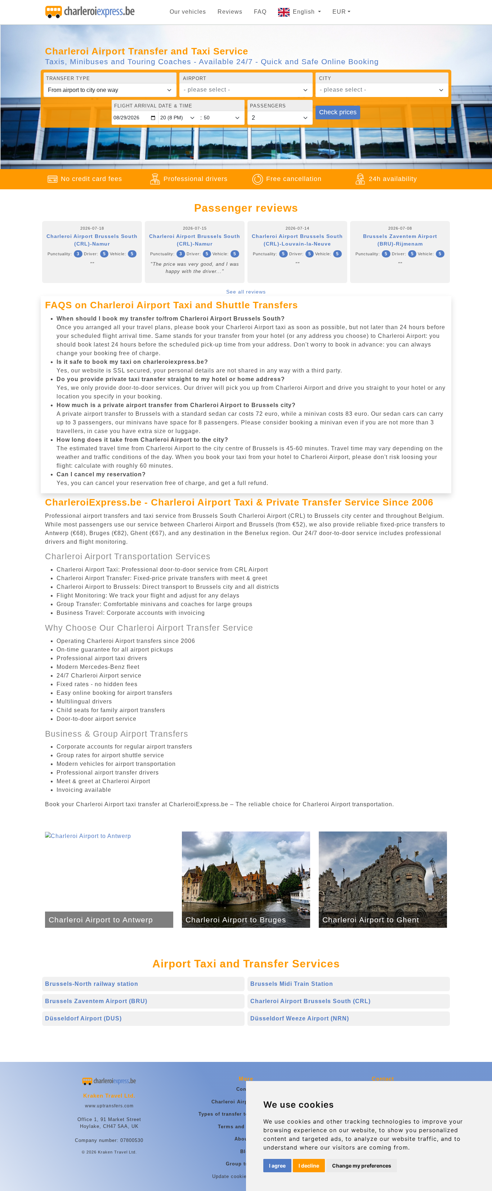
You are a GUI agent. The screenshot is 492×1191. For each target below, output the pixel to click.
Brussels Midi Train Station (291, 984)
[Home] (90, 12)
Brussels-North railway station (91, 984)
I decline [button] (309, 1166)
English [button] (305, 12)
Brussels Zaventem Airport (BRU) (96, 1001)
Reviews (230, 12)
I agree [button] (277, 1166)
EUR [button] (339, 12)
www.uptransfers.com (109, 1105)
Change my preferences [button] (361, 1166)
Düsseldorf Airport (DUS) (83, 1018)
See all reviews (246, 292)
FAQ (260, 12)
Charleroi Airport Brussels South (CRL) (310, 1001)
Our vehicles (188, 12)
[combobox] (245, 90)
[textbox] (241, 89)
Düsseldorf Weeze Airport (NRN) (299, 1018)
